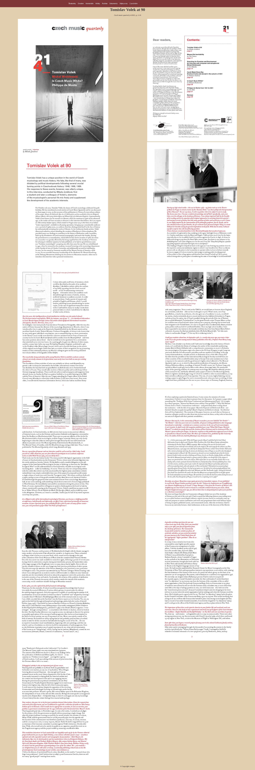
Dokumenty (113, 3)
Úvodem (81, 3)
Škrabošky (72, 3)
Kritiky (98, 3)
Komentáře (89, 3)
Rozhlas (104, 3)
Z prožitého (133, 3)
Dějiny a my (124, 3)
